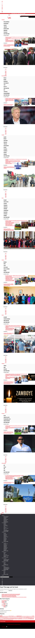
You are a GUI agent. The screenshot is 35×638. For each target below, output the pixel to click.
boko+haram (11, 616)
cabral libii (15, 616)
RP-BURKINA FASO (13, 618)
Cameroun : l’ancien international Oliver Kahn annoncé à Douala (14, 98)
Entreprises (6, 81)
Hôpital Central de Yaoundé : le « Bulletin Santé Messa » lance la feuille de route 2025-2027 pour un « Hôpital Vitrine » (9, 328)
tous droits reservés (17, 624)
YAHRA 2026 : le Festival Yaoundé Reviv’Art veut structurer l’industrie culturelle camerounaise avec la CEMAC (9, 279)
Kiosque (5, 138)
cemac (25, 616)
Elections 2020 (6, 28)
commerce (30, 616)
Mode (5, 263)
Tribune (5, 365)
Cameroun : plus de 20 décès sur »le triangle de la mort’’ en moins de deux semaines (9, 167)
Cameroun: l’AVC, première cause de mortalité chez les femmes (14, 325)
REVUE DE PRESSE (7, 618)
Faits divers (6, 140)
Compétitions (6, 210)
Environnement (6, 145)
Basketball (5, 212)
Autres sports (6, 201)
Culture (3, 551)
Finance (5, 77)
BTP (4, 89)
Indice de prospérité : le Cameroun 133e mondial (9, 595)
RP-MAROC (30, 618)
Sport (2, 542)
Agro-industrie (6, 525)
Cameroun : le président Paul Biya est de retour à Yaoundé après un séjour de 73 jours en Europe (9, 45)
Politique (3, 19)
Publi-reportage (6, 88)
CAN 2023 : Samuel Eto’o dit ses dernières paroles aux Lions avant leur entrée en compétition (8, 432)
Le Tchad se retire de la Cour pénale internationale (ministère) (14, 475)
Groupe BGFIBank (7, 93)
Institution (5, 213)
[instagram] (5, 71)
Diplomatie (5, 30)
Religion (5, 270)
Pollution (5, 154)
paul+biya (27, 617)
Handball (5, 215)
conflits (33, 616)
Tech (4, 84)
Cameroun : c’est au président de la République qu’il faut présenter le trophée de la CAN (9, 41)
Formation (5, 538)
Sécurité (5, 25)
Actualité (5, 317)
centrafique (27, 616)
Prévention (5, 32)
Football (5, 200)
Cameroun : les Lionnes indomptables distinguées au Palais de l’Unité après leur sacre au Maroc (9, 229)
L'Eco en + (5, 86)
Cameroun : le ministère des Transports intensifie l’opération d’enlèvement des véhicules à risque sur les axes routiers (12, 161)
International (4, 463)
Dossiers (3, 413)
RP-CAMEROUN (19, 618)
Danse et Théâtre (7, 268)
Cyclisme (5, 203)
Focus (5, 415)
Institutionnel (6, 23)
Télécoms (5, 143)
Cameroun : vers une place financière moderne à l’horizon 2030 (9, 100)
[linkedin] (5, 131)
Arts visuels (6, 267)
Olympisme (5, 205)
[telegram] (5, 72)
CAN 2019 (23, 616)
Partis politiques (6, 21)
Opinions (3, 363)
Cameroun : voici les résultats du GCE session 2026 (9, 163)
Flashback (5, 150)
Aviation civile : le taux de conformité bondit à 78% (9, 596)
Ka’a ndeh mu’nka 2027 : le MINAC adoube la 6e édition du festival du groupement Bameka (9, 285)
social (10, 619)
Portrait (5, 147)
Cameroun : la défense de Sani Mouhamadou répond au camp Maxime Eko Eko (9, 378)
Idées (5, 367)
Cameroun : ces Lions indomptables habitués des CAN (13, 427)
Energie (5, 79)
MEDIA (3, 512)
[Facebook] (5, 69)
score (4, 619)
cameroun (19, 616)
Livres (5, 265)
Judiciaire (5, 26)
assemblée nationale (5, 616)
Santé (3, 557)
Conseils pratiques (7, 318)
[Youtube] (6, 196)
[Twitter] (6, 70)
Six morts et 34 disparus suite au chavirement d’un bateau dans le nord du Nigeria (12, 476)
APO (4, 470)
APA (4, 468)
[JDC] (9, 18)
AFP (4, 465)
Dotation (5, 152)
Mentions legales (2, 621)
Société (5, 532)
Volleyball (5, 208)
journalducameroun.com (10, 624)
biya (8, 616)
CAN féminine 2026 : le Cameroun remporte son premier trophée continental (12, 222)
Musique (5, 552)
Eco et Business (4, 75)
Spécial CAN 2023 (7, 420)
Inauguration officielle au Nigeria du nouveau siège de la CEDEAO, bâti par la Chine (9, 478)
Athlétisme (5, 206)
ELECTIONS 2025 (6, 33)
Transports (5, 91)
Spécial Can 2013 (6, 417)
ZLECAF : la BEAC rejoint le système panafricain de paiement (10, 594)
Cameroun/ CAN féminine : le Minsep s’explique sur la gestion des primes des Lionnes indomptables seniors (9, 224)
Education (5, 142)
